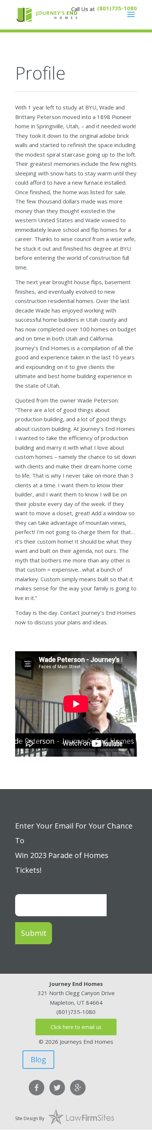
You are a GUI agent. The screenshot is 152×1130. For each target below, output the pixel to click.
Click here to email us (76, 1026)
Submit (33, 933)
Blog (38, 1059)
